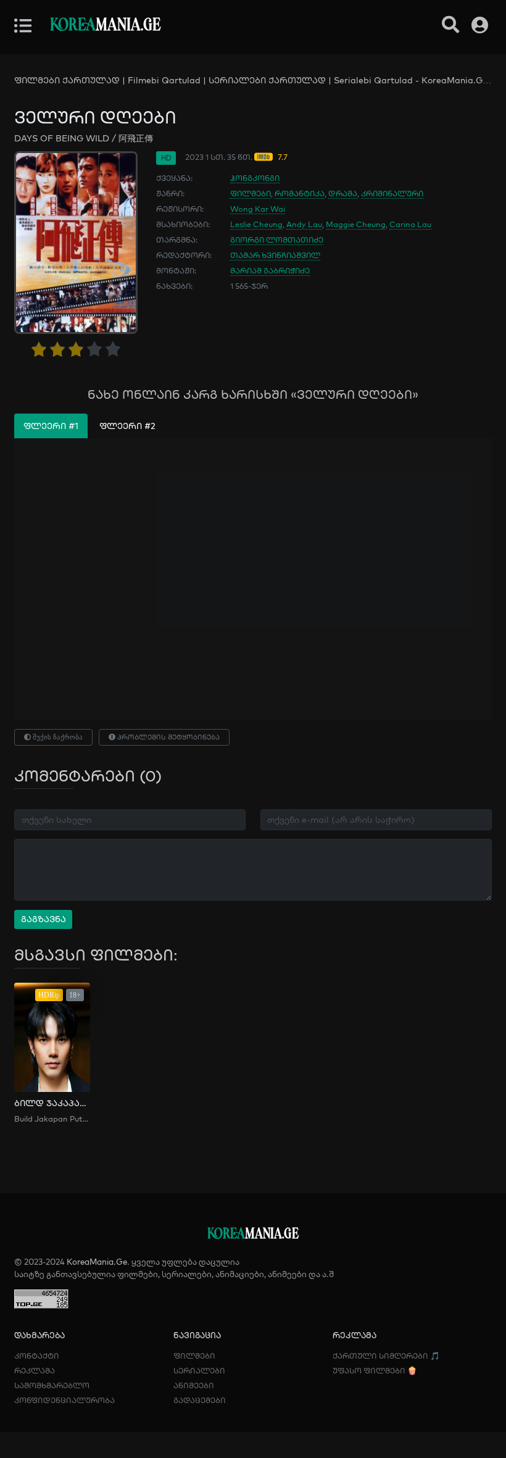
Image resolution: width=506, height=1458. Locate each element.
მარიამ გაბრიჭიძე (270, 270)
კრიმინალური (392, 193)
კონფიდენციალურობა (64, 1400)
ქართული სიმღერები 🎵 (386, 1355)
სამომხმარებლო (51, 1385)
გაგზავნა (43, 919)
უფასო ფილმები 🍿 (375, 1370)
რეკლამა (34, 1370)
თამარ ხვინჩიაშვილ (275, 255)
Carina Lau (410, 224)
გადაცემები (199, 1400)
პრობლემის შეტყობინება (167, 737)
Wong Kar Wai (257, 209)
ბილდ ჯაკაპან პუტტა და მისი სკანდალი (51, 1103)
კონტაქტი (36, 1355)
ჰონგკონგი (255, 178)
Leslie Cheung (256, 224)
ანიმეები (193, 1385)
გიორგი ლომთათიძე (276, 239)
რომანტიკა (300, 193)
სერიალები (199, 1370)
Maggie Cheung (356, 224)
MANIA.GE (105, 26)
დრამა (342, 193)
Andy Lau (304, 224)
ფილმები (250, 193)
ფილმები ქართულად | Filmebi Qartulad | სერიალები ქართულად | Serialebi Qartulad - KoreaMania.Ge (250, 80)
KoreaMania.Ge (97, 1262)
